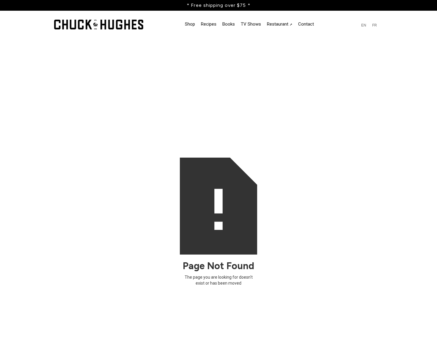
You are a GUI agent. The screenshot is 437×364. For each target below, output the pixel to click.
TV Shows (251, 24)
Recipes (208, 24)
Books (228, 24)
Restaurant (279, 24)
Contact (306, 24)
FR (374, 25)
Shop (190, 24)
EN (363, 25)
